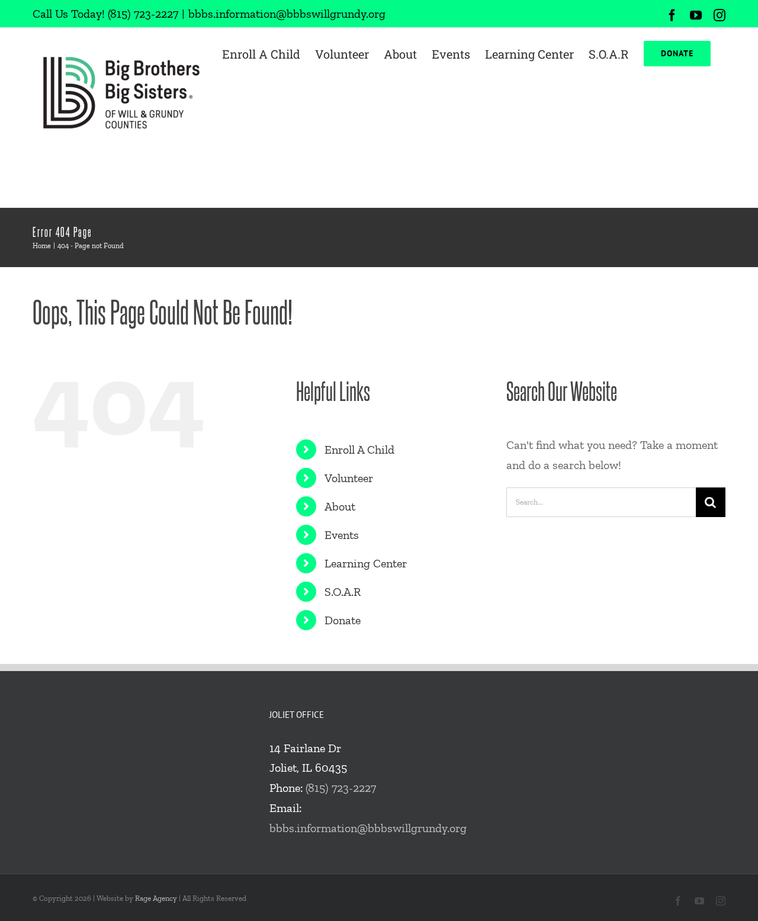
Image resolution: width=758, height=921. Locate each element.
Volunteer (349, 478)
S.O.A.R (343, 592)
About (340, 506)
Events (342, 535)
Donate (343, 620)
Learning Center (366, 563)
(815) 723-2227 (143, 14)
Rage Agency (156, 898)
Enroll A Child (359, 449)
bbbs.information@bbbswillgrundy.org (287, 14)
